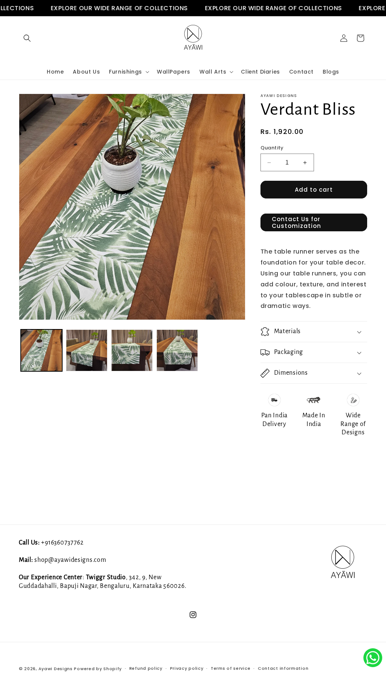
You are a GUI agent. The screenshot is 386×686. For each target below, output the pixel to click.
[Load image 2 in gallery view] (86, 350)
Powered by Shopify (98, 669)
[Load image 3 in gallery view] (132, 350)
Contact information (283, 668)
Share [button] (277, 454)
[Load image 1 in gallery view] (41, 350)
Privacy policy (187, 668)
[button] (27, 38)
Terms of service (230, 668)
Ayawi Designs (55, 669)
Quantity (272, 147)
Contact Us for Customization (296, 222)
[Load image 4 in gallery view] (177, 350)
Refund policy (145, 668)
